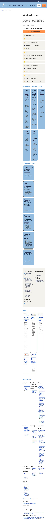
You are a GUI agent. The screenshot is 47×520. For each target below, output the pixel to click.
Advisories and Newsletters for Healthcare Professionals (28, 170)
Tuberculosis (34, 443)
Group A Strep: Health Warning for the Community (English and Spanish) (42, 392)
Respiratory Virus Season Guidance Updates (26, 475)
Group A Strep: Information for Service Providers (42, 399)
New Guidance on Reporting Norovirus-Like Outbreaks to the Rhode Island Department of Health (42, 447)
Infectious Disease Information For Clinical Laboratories (28, 186)
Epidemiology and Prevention (29, 503)
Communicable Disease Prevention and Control (42, 432)
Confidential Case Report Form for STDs (34, 434)
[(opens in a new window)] (22, 5)
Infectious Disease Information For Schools (28, 236)
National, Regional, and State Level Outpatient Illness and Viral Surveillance (34, 512)
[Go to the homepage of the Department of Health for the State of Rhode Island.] (4, 5)
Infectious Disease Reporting (35, 135)
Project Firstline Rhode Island (28, 291)
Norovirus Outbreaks (26, 427)
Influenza (26, 484)
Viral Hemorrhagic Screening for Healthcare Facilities (41, 461)
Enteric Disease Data (33, 318)
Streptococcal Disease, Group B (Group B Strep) (33, 360)
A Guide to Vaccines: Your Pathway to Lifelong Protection (27, 387)
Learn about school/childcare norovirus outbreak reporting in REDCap (27, 432)
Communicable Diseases (34, 431)
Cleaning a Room (41, 385)
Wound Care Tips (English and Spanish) (41, 421)
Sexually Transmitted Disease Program (29, 293)
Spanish (26, 390)
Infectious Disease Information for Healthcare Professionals (28, 202)
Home (2, 10)
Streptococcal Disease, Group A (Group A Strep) (26, 360)
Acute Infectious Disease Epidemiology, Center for (29, 275)
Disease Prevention (42, 93)
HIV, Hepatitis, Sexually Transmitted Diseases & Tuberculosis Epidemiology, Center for (29, 286)
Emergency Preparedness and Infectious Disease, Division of (28, 280)
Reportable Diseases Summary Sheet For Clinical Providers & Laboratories (34, 472)
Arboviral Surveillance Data (26, 319)
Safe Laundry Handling (41, 412)
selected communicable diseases (28, 245)
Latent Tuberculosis (34, 437)
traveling (28, 256)
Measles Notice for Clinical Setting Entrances (42, 470)
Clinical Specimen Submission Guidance (34, 96)
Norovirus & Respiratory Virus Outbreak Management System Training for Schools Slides (34, 518)
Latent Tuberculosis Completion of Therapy (34, 440)
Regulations (38, 275)
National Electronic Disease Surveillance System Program (40, 281)
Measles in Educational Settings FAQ (41, 403)
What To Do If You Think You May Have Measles (42, 415)
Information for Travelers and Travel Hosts (28, 253)
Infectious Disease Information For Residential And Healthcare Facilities (28, 220)
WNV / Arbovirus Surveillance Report (26, 489)
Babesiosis (34, 428)
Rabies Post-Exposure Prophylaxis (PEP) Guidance (41, 455)
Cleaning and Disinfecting (41, 388)
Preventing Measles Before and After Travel (32, 507)
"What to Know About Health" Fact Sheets (27, 95)
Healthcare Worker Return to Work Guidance (42, 437)
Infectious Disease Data (40, 319)
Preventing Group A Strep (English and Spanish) (42, 408)
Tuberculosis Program (27, 296)
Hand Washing (27, 133)
